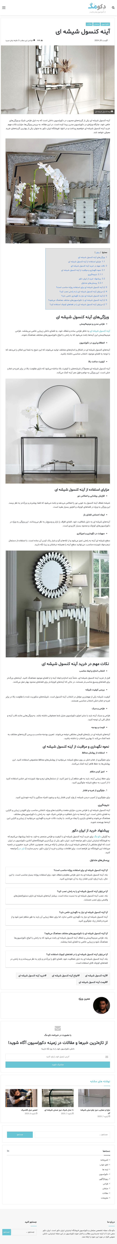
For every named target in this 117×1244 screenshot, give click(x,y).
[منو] (3, 9)
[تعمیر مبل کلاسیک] (21, 1098)
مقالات (89, 24)
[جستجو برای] (113, 9)
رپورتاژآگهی (103, 1179)
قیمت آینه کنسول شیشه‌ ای (92, 982)
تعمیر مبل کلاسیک (29, 1110)
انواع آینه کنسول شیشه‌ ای (65, 975)
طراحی (105, 1183)
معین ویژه (84, 999)
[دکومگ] (97, 7)
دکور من (22, 848)
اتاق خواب (104, 1164)
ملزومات (104, 1198)
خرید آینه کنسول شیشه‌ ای (31, 975)
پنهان (98, 252)
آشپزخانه (104, 1160)
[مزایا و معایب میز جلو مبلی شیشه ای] (94, 1098)
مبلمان (96, 24)
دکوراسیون (105, 24)
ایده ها (105, 1169)
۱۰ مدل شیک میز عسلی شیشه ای (59, 1110)
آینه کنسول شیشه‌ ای (95, 975)
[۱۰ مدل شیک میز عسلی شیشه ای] (58, 1098)
